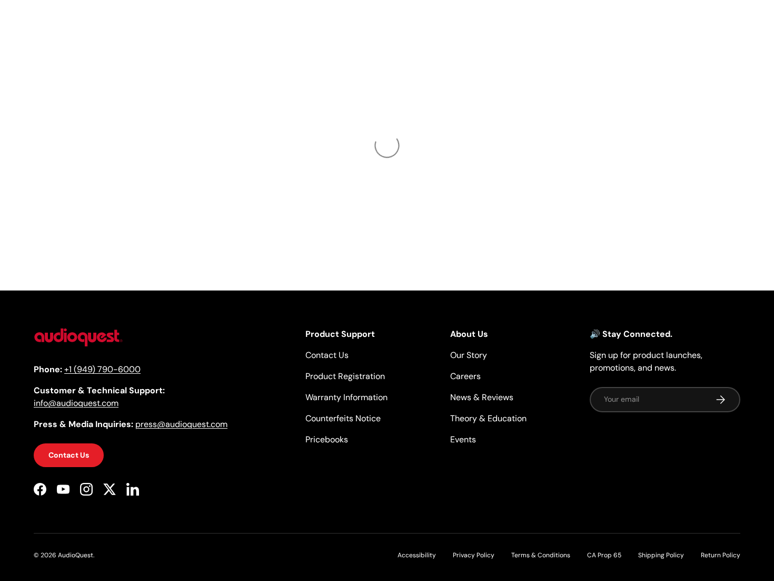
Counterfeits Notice (343, 418)
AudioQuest (75, 555)
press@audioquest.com (181, 424)
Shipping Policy (661, 555)
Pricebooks (326, 439)
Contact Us (68, 455)
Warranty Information (346, 397)
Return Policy (720, 555)
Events (463, 439)
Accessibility (417, 555)
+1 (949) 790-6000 (102, 369)
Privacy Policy (473, 555)
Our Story (468, 355)
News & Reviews (481, 397)
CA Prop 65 (604, 555)
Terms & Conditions (540, 555)
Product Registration (345, 376)
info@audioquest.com (76, 403)
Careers (465, 376)
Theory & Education (488, 418)
